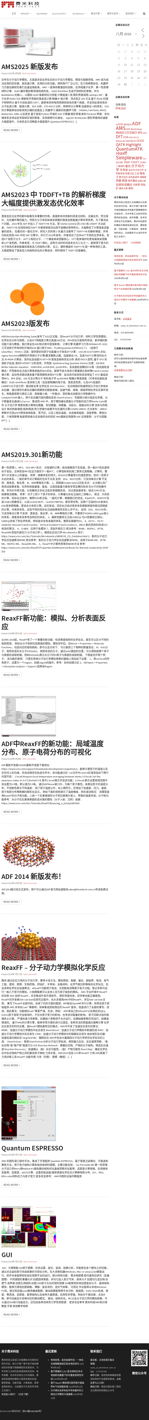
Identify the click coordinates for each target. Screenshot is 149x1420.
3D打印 (119, 124)
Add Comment (29, 73)
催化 (128, 166)
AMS (121, 128)
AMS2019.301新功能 (31, 454)
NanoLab (120, 141)
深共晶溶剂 (133, 177)
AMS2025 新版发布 (29, 66)
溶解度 (143, 177)
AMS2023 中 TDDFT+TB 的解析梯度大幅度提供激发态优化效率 (53, 198)
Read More (11, 130)
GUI (6, 1254)
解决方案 (95, 13)
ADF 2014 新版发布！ (33, 876)
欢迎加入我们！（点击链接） (128, 242)
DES (145, 133)
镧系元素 (123, 188)
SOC (144, 159)
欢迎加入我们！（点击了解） (15, 1394)
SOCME (119, 162)
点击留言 (127, 318)
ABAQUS (127, 124)
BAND (120, 132)
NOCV (133, 141)
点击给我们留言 (106, 1360)
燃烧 (124, 180)
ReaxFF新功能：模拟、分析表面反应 (53, 622)
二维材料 (120, 166)
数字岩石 (123, 177)
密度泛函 (129, 173)
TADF (127, 162)
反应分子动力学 (136, 170)
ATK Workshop (134, 129)
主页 (14, 13)
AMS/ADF (25, 13)
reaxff (121, 153)
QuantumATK (58, 13)
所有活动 (121, 108)
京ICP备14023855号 (32, 1411)
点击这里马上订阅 (123, 370)
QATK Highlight (128, 144)
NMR (128, 141)
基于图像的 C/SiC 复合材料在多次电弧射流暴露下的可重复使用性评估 (67, 1375)
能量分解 (142, 181)
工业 (136, 173)
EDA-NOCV (134, 137)
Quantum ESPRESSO (32, 1148)
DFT (119, 136)
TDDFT (135, 162)
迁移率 (136, 184)
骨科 (130, 188)
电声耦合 (132, 180)
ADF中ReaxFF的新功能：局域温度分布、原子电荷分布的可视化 (52, 747)
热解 (118, 180)
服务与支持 (112, 13)
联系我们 (130, 13)
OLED (140, 141)
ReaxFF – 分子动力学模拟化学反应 (53, 967)
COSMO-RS (133, 132)
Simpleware (78, 13)
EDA (125, 137)
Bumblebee (42, 13)
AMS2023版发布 (25, 323)
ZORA (143, 162)
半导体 (124, 170)
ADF (136, 123)
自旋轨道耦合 (124, 184)
